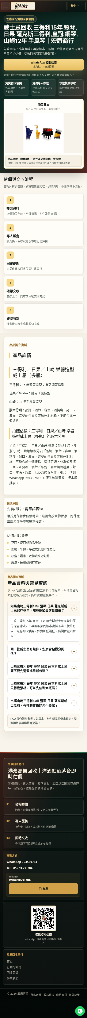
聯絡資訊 (61, 995)
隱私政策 (36, 995)
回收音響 (13, 973)
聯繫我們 (13, 978)
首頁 (10, 961)
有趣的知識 (14, 967)
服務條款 (49, 995)
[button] (5, 6)
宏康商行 (23, 993)
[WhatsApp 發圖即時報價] (80, 1011)
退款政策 (74, 995)
